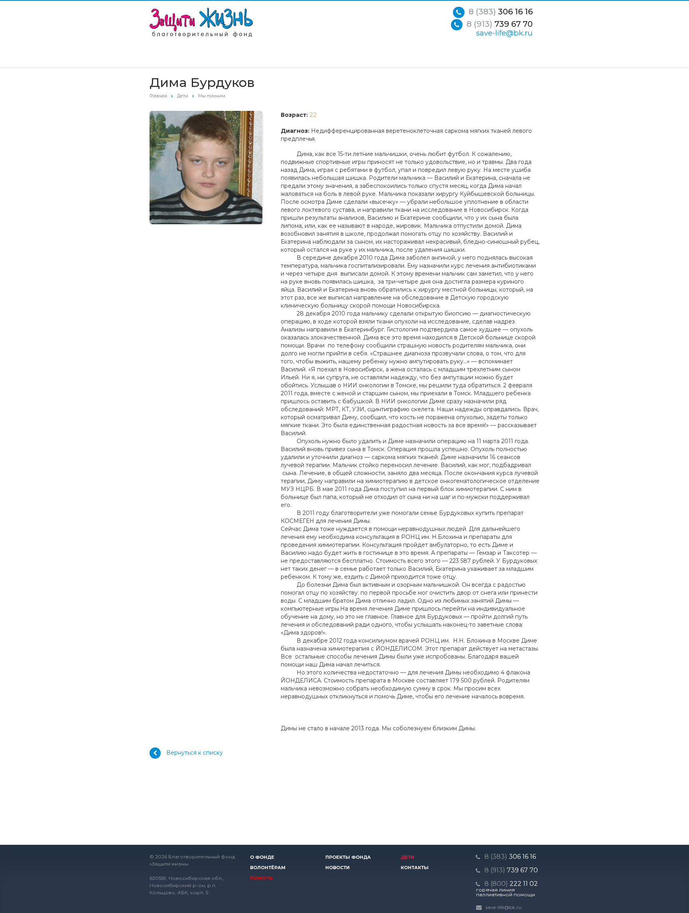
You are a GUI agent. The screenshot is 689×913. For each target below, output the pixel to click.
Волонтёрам (267, 867)
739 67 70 (500, 24)
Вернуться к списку (194, 752)
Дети (407, 857)
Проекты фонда (348, 857)
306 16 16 (501, 11)
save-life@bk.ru (504, 32)
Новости (337, 867)
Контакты (415, 867)
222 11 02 (511, 883)
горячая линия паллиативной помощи (505, 892)
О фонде (262, 857)
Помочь (261, 878)
